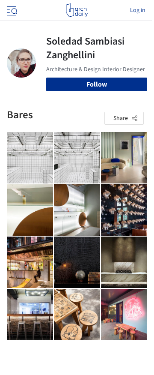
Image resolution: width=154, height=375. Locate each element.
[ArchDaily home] (77, 10)
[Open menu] (11, 10)
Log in (137, 10)
